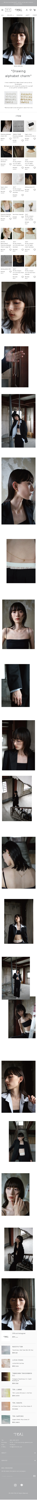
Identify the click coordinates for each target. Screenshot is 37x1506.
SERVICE (4, 1460)
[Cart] (35, 10)
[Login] (27, 10)
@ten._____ (15, 1336)
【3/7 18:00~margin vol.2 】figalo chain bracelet (29, 217)
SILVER (14, 142)
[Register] (34, 1476)
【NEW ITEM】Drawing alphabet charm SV (18, 136)
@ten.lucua (15, 1366)
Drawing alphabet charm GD (6, 135)
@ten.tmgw (15, 1383)
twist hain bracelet (18, 214)
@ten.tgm (15, 1352)
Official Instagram (18, 1333)
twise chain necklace (4, 160)
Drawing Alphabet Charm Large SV (6, 215)
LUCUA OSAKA (17, 1360)
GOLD (2, 140)
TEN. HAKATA (17, 1403)
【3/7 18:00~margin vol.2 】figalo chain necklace (17, 162)
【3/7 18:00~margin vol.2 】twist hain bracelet (30, 271)
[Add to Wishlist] (10, 138)
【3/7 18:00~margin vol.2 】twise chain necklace (18, 189)
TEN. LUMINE (17, 1389)
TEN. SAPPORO (18, 1416)
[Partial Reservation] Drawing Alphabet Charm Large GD (6, 244)
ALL (2, 15)
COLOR (9, 15)
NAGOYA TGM (17, 1347)
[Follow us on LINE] (22, 1485)
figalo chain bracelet (4, 188)
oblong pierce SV (30, 187)
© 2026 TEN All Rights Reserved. (18, 1493)
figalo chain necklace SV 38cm (30, 135)
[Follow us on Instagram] (15, 1485)
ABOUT (3, 1453)
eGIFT (28, 15)
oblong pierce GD (6, 269)
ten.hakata (15, 1408)
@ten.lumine (15, 1395)
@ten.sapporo (16, 1422)
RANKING (20, 15)
